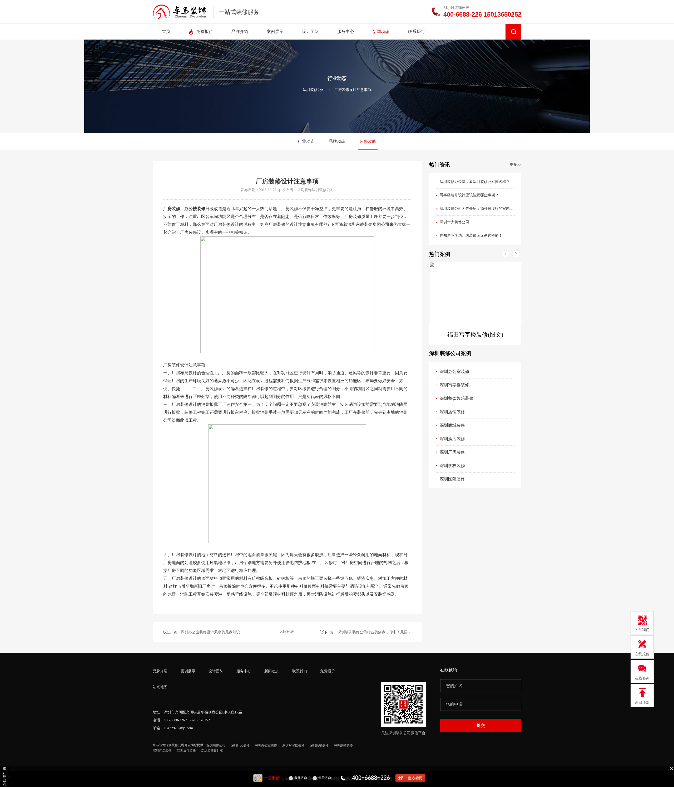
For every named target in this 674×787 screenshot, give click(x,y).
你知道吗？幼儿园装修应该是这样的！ (471, 235)
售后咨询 (324, 778)
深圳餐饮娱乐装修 (456, 398)
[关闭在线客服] (671, 768)
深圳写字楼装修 (454, 385)
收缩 (5, 776)
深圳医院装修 (452, 479)
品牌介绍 (160, 671)
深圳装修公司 (314, 90)
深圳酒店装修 (452, 438)
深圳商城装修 (452, 425)
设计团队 (216, 671)
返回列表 (286, 632)
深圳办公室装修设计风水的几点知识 (210, 632)
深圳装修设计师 (212, 750)
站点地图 (160, 687)
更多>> (515, 165)
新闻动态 (271, 671)
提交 (481, 725)
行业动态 (306, 141)
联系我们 (299, 671)
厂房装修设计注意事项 (352, 90)
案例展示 (188, 671)
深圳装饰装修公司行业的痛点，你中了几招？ (374, 632)
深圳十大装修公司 (454, 222)
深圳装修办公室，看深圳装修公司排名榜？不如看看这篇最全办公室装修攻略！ (477, 182)
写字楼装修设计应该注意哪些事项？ (469, 195)
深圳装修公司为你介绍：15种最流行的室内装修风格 (477, 209)
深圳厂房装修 (452, 452)
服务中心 (243, 671)
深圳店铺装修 (452, 412)
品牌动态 (337, 141)
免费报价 (327, 671)
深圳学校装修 (452, 465)
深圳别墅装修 (343, 745)
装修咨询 (300, 778)
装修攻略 (367, 141)
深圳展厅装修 (186, 750)
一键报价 (271, 778)
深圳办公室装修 (454, 371)
